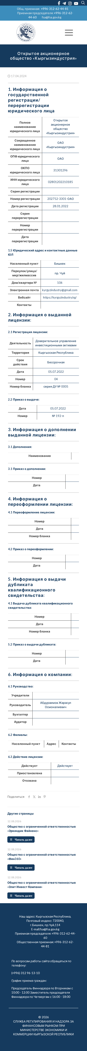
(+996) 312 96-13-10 (25, 973)
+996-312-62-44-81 (54, 9)
